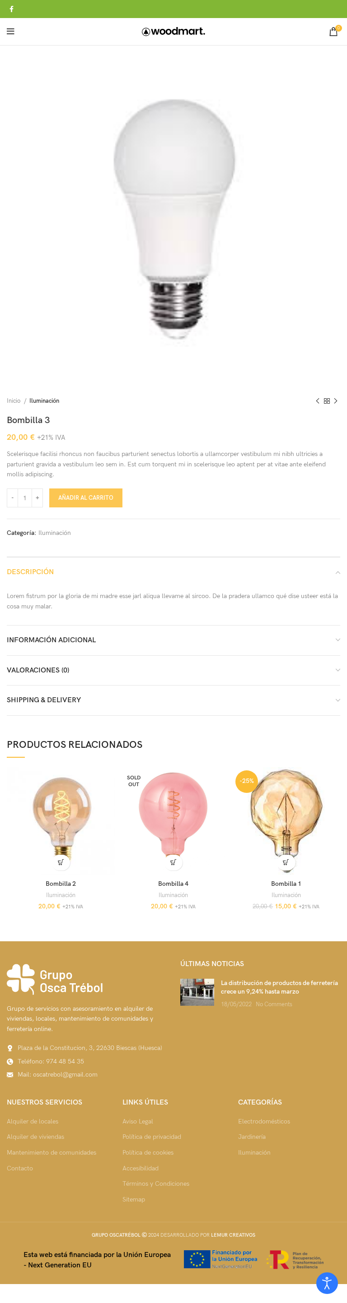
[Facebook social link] (11, 9)
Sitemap (133, 1199)
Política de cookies (148, 1152)
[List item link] (87, 1062)
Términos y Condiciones (155, 1184)
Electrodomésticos (264, 1121)
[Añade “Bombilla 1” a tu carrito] (286, 862)
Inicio (14, 401)
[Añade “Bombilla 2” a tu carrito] (61, 862)
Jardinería (252, 1137)
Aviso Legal (137, 1121)
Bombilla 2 (61, 884)
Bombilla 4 (173, 884)
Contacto (20, 1168)
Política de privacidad (151, 1137)
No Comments (274, 1004)
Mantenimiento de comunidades (51, 1152)
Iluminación (44, 401)
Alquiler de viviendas (35, 1137)
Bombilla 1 (286, 884)
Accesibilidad (140, 1168)
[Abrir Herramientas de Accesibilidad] (327, 1283)
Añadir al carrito (85, 498)
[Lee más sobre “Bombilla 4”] (173, 862)
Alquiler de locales (32, 1121)
